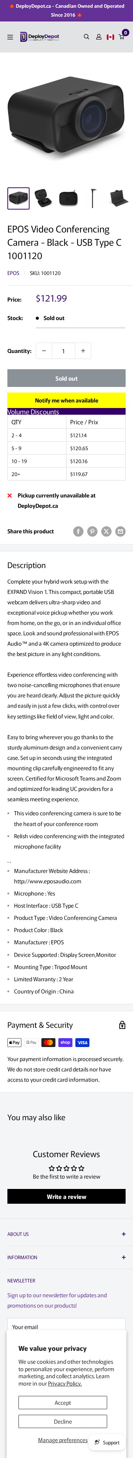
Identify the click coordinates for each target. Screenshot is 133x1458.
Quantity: (19, 350)
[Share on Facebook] (78, 531)
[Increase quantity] (83, 350)
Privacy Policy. (65, 1383)
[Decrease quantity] (44, 350)
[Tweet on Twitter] (106, 531)
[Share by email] (120, 531)
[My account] (99, 37)
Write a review (66, 1196)
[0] (121, 37)
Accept (63, 1402)
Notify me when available (66, 400)
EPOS (13, 272)
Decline (63, 1421)
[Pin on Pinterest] (92, 531)
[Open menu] (10, 37)
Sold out (66, 378)
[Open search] (86, 37)
